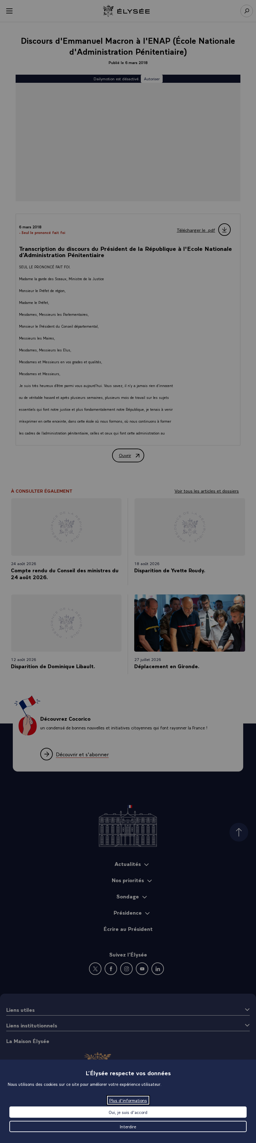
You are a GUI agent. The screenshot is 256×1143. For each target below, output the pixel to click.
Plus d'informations (128, 1100)
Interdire (128, 1126)
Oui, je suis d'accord (128, 1112)
